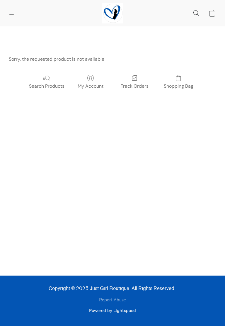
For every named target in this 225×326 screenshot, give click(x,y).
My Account (90, 86)
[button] (112, 13)
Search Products (46, 86)
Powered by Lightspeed (112, 310)
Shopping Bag (178, 86)
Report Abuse (112, 300)
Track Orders (135, 86)
